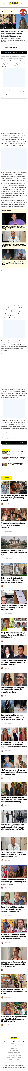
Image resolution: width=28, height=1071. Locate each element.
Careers (14, 1048)
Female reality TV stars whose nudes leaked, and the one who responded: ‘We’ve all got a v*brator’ (14, 745)
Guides (13, 47)
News (16, 47)
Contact (14, 1043)
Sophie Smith (7, 47)
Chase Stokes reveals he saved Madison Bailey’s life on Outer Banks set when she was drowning (14, 799)
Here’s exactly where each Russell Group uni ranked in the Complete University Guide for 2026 (16, 453)
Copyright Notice (14, 1055)
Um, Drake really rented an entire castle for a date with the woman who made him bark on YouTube (12, 827)
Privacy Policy (14, 1059)
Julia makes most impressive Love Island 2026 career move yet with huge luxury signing (13, 964)
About (14, 1046)
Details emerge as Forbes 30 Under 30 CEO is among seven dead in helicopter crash (13, 263)
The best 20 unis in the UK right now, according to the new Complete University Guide (17, 465)
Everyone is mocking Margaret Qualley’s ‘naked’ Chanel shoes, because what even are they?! (12, 717)
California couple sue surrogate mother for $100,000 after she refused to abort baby (12, 690)
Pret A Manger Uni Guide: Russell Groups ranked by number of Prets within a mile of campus (16, 459)
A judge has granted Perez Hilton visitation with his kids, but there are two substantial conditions (13, 937)
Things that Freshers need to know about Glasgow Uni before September (13, 525)
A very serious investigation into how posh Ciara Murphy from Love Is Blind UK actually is (14, 1019)
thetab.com (11, 1065)
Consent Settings (14, 1057)
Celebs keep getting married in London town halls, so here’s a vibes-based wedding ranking (12, 580)
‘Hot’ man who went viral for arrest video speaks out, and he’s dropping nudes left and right (14, 772)
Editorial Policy (14, 1053)
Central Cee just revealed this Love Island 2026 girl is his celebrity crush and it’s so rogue (14, 882)
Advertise (14, 1050)
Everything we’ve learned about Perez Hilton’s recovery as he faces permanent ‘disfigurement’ (13, 227)
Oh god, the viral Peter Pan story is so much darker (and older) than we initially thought (14, 635)
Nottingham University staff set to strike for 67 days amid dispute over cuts (13, 553)
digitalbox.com (15, 1069)
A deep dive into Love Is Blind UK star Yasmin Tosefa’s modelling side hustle (14, 991)
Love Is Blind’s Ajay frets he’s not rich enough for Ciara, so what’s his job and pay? (14, 498)
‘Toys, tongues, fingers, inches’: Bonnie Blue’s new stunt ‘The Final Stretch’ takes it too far (14, 245)
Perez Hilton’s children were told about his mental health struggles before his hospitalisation (13, 909)
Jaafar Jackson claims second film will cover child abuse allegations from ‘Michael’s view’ (13, 662)
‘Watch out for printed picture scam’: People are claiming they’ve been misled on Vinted (14, 607)
